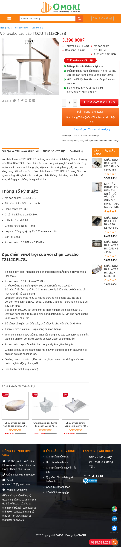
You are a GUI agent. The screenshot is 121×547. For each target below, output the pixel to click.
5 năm (81, 50)
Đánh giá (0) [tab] (76, 151)
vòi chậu (103, 140)
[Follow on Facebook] (85, 476)
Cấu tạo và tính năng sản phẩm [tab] (20, 151)
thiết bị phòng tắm (75, 140)
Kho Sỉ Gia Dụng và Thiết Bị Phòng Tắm (101, 461)
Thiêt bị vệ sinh (20, 27)
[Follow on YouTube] (101, 476)
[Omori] (60, 7)
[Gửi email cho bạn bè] (26, 100)
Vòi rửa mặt (37, 27)
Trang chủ (5, 27)
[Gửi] (79, 19)
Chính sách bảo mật (57, 456)
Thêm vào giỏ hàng (99, 102)
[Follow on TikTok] (89, 476)
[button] (9, 18)
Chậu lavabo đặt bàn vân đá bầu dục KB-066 (15, 424)
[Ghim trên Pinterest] (30, 100)
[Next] (89, 416)
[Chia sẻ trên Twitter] (22, 100)
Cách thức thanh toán (58, 487)
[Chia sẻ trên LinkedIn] (33, 100)
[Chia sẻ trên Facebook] (18, 100)
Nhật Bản (110, 54)
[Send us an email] (97, 476)
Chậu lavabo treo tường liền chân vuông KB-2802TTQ (45, 424)
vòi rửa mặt (113, 140)
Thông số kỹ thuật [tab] (54, 151)
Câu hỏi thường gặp (57, 492)
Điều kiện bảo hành (57, 462)
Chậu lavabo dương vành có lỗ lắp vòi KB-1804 (75, 424)
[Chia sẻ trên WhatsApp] (14, 100)
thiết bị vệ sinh (91, 140)
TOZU (85, 46)
